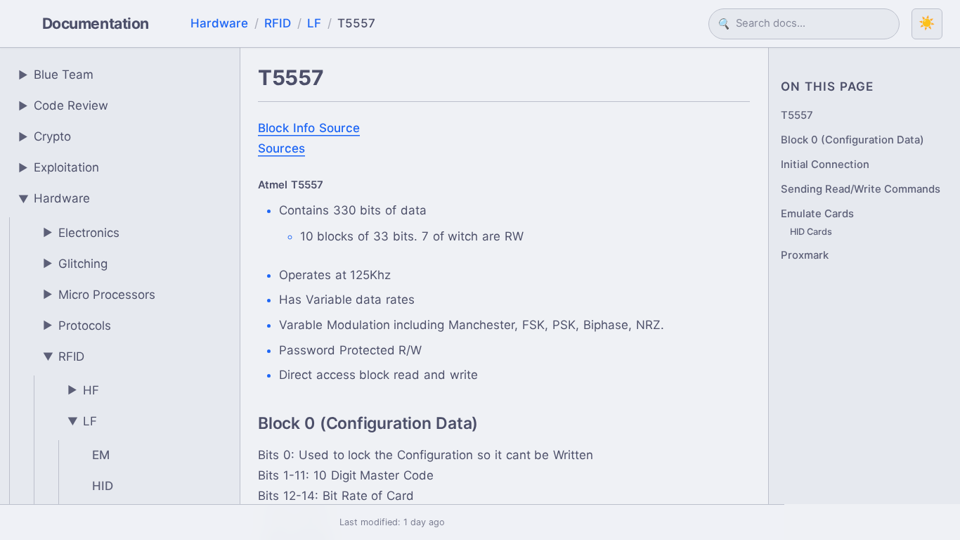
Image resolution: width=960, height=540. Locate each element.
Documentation (95, 23)
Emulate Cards (817, 213)
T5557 (797, 115)
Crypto (45, 136)
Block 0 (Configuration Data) (852, 140)
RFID (277, 23)
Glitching (75, 264)
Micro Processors (99, 295)
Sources (281, 148)
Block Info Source (309, 128)
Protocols (77, 326)
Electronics (81, 233)
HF (83, 390)
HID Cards (811, 231)
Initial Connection (825, 164)
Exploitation (59, 167)
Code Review (63, 105)
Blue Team (56, 75)
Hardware (219, 23)
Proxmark (805, 255)
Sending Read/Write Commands (860, 189)
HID (102, 486)
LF (314, 23)
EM (101, 455)
